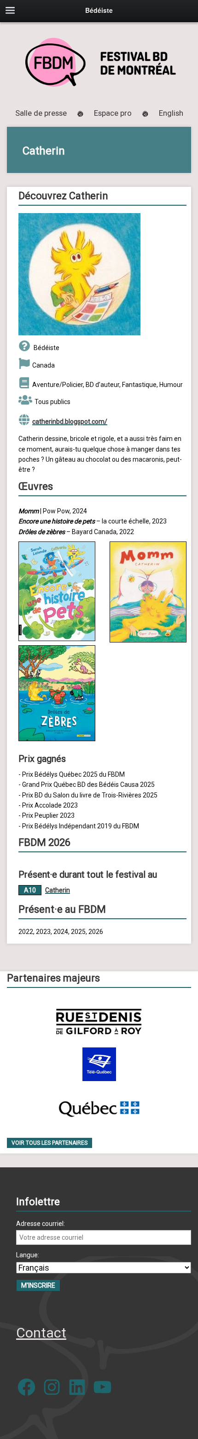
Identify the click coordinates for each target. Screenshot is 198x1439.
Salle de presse (41, 113)
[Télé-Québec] (99, 1064)
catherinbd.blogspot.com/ (69, 421)
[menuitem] (171, 113)
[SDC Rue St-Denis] (98, 1021)
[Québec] (99, 1107)
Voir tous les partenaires (49, 1143)
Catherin (57, 890)
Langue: (27, 1255)
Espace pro (113, 113)
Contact (41, 1333)
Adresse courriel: (40, 1223)
